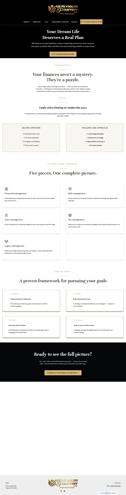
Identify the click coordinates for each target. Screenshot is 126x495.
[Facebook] (61, 491)
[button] (27, 21)
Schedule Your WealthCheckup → (63, 373)
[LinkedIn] (64, 491)
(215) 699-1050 (115, 486)
